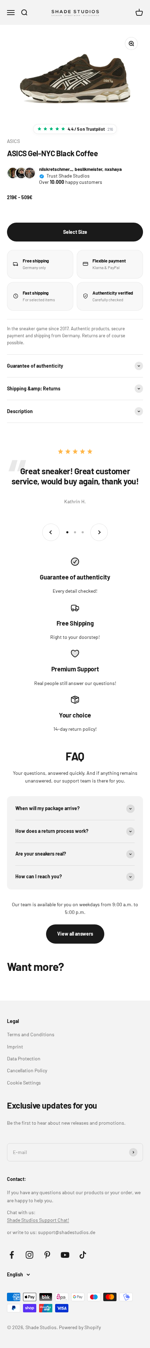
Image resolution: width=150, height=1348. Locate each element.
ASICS (13, 141)
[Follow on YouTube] (65, 1255)
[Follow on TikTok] (83, 1255)
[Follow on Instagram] (29, 1255)
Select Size (75, 232)
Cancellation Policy (27, 1070)
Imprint (15, 1047)
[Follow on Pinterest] (47, 1255)
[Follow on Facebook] (11, 1255)
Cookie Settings (24, 1083)
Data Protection (23, 1058)
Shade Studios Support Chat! (38, 1220)
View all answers (75, 934)
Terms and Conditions (30, 1034)
